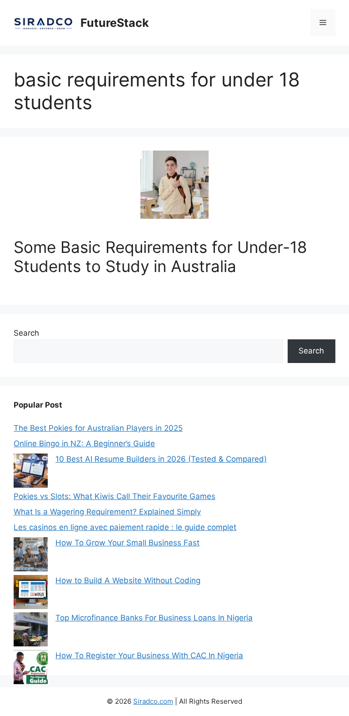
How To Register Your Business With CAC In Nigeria (149, 655)
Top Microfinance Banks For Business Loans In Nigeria (154, 617)
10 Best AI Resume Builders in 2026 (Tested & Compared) (161, 459)
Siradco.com (153, 701)
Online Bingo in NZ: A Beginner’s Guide (84, 443)
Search (26, 333)
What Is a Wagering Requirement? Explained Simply (107, 511)
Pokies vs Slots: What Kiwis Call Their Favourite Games (114, 496)
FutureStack (114, 23)
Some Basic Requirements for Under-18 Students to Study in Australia (160, 256)
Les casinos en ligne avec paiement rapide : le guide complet (125, 527)
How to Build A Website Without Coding (127, 580)
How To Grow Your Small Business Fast (127, 542)
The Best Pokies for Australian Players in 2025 (98, 428)
